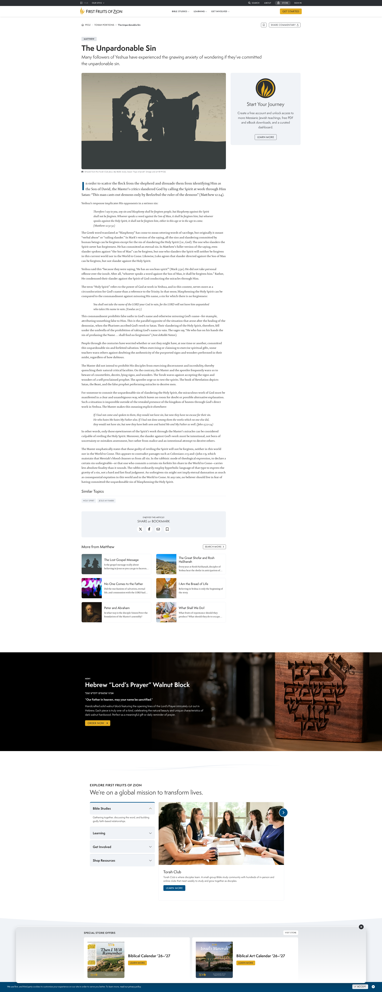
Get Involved (102, 847)
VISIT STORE (290, 932)
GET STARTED (290, 11)
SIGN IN (298, 3)
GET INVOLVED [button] (219, 11)
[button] (254, 3)
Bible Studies (102, 808)
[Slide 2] (230, 904)
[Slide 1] (223, 904)
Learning (99, 833)
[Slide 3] (233, 904)
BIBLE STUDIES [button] (179, 11)
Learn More (265, 137)
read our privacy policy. (130, 986)
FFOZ (88, 24)
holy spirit (88, 500)
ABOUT (267, 3)
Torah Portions (104, 24)
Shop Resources (104, 860)
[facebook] (149, 530)
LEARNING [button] (199, 11)
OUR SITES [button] (97, 3)
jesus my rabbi (106, 500)
